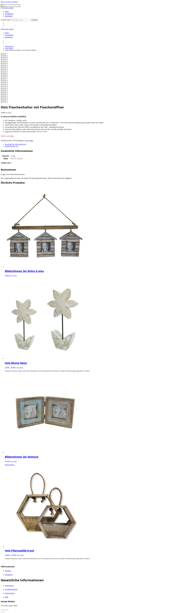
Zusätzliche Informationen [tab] (15, 144)
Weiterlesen (10, 465)
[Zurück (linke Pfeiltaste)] (1, 611)
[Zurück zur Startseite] (7, 8)
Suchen (34, 20)
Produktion (9, 14)
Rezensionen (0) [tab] (11, 146)
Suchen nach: (6, 20)
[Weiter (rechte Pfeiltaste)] (3, 611)
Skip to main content (9, 2)
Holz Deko (29, 140)
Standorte (9, 16)
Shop (7, 11)
